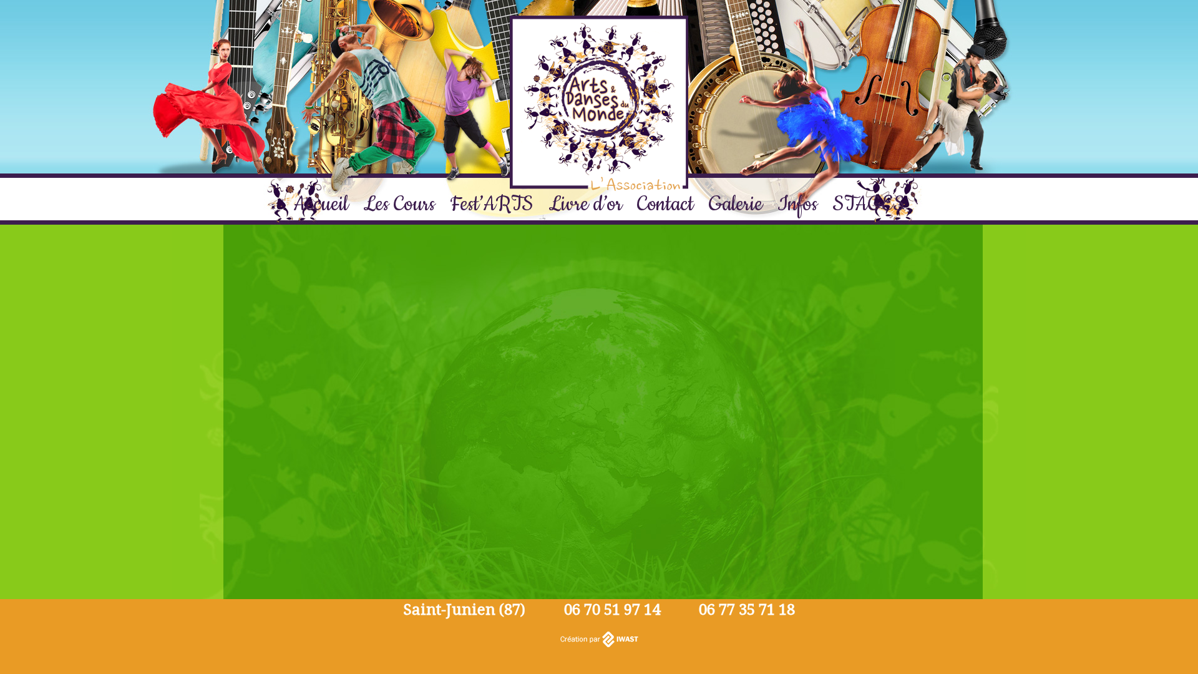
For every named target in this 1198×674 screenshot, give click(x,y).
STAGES (868, 204)
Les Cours (399, 204)
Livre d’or (585, 204)
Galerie (735, 204)
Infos (797, 204)
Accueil (320, 204)
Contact (665, 204)
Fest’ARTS (491, 204)
